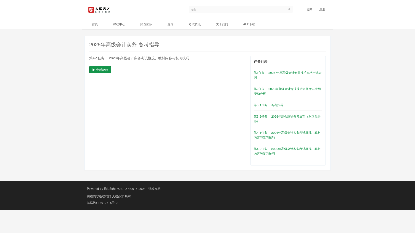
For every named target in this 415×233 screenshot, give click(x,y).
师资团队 (146, 24)
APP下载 (249, 24)
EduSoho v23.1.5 (116, 188)
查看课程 (101, 70)
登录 (310, 9)
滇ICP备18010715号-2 (102, 202)
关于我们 (222, 24)
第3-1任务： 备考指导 (268, 105)
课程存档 (154, 188)
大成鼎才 (118, 196)
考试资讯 (195, 24)
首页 (95, 24)
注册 (322, 9)
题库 (171, 24)
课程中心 (119, 24)
